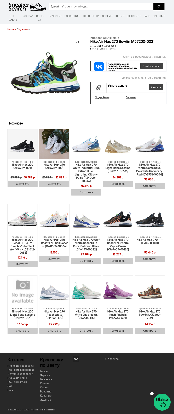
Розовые (45, 391)
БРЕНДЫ (158, 16)
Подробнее (102, 97)
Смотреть (22, 183)
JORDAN (28, 16)
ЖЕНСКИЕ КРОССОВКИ (96, 16)
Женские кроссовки (20, 369)
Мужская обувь (108, 49)
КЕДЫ (119, 16)
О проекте (112, 359)
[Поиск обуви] (158, 6)
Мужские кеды (17, 378)
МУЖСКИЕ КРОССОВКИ (63, 16)
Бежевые (46, 379)
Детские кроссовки (20, 374)
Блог (10, 390)
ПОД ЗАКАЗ (13, 18)
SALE (147, 16)
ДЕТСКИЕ (133, 16)
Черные (45, 375)
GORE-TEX (40, 18)
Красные (45, 395)
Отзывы (131, 97)
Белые (44, 371)
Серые (44, 387)
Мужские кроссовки (20, 365)
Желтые (45, 399)
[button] (78, 43)
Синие (44, 383)
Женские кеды (17, 382)
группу (152, 66)
